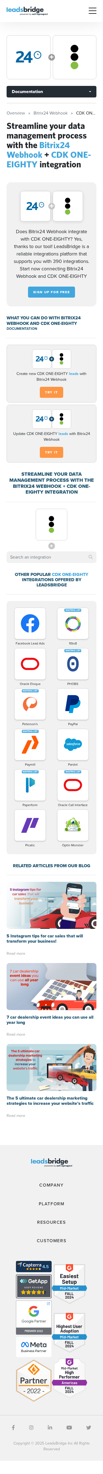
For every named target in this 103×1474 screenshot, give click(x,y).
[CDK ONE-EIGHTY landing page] (75, 57)
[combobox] (51, 557)
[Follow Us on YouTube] (69, 1427)
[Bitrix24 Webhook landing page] (29, 57)
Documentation (27, 91)
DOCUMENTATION (22, 328)
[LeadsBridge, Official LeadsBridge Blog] (27, 10)
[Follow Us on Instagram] (31, 1427)
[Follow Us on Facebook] (13, 1427)
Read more (16, 953)
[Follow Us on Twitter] (88, 1427)
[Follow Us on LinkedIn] (50, 1427)
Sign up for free (51, 292)
